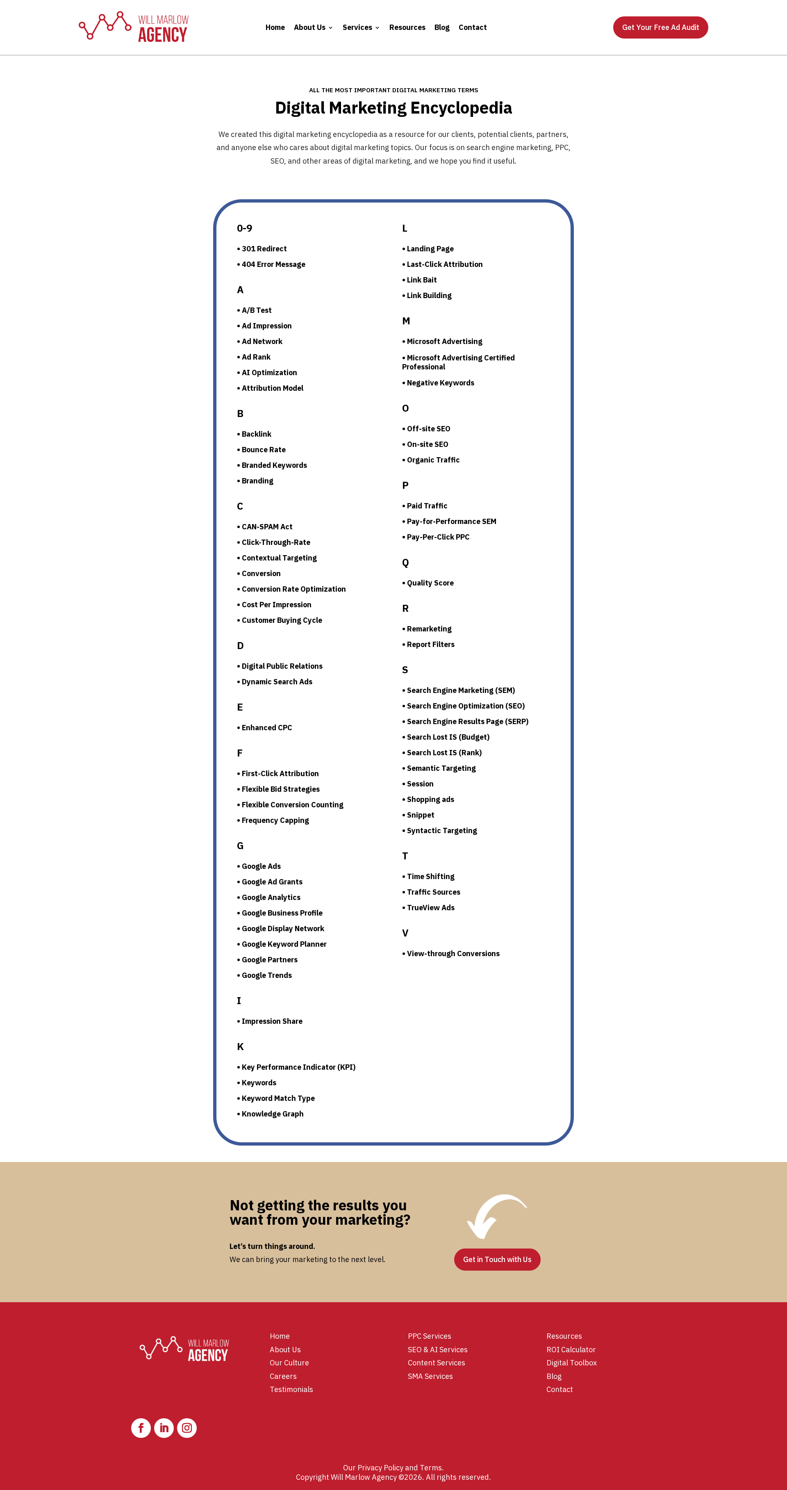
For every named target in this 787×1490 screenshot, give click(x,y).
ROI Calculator (571, 1349)
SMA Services (430, 1376)
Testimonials (291, 1389)
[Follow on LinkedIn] (164, 1428)
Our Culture (289, 1362)
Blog (442, 27)
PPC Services (429, 1336)
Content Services (436, 1362)
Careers (283, 1376)
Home (275, 27)
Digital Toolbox (571, 1362)
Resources (407, 27)
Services (357, 27)
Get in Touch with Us (497, 1259)
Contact (473, 27)
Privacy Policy (380, 1467)
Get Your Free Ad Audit (660, 27)
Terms (431, 1467)
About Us (309, 27)
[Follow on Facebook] (141, 1428)
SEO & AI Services (438, 1349)
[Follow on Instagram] (187, 1428)
